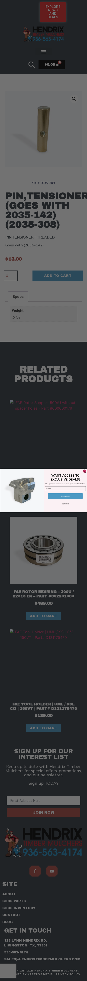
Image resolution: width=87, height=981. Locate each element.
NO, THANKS (65, 504)
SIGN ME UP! (65, 496)
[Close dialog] (84, 471)
